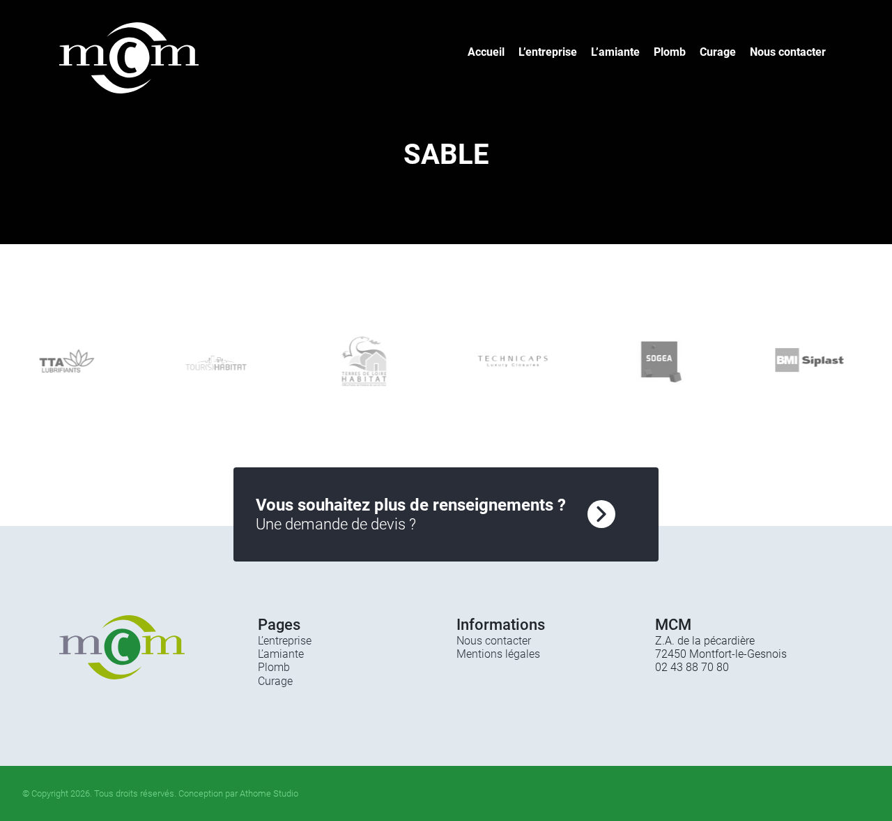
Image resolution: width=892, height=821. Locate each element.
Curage (718, 52)
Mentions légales (498, 654)
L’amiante (615, 52)
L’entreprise (547, 52)
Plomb (670, 52)
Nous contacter (788, 52)
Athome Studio (269, 793)
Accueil (486, 52)
